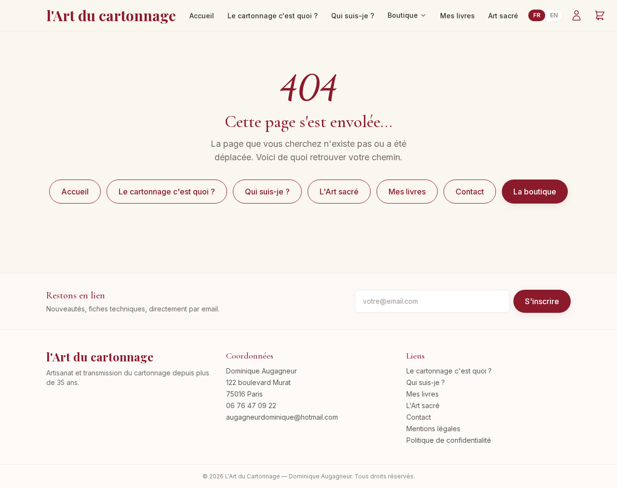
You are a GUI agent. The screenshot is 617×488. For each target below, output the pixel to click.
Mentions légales (433, 428)
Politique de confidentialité (448, 440)
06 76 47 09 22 (251, 405)
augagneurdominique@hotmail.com (282, 417)
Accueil (201, 16)
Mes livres (457, 16)
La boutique (534, 191)
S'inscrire (542, 301)
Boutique (403, 15)
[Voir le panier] (599, 15)
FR (536, 15)
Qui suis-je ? (352, 16)
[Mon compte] (576, 15)
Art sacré (503, 16)
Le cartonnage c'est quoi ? (273, 16)
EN (554, 15)
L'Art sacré (339, 191)
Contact (470, 191)
